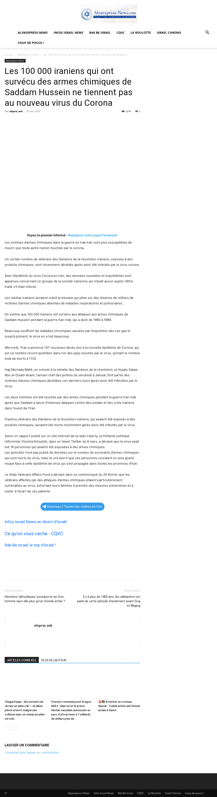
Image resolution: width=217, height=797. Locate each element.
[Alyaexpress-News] (108, 14)
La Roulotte (141, 33)
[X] (18, 121)
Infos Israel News (68, 33)
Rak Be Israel (100, 33)
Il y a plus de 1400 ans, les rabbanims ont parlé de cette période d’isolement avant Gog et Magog (108, 601)
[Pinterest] (28, 121)
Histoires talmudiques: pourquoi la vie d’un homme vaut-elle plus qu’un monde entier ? (35, 599)
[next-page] (14, 727)
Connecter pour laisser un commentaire (32, 752)
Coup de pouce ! (31, 43)
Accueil (9, 54)
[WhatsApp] (38, 121)
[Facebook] (9, 121)
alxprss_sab (15, 111)
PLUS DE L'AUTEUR (53, 660)
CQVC (121, 33)
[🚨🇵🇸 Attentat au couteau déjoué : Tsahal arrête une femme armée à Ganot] (119, 683)
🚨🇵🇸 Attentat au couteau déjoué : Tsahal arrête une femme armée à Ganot (119, 706)
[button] (207, 33)
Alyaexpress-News (33, 33)
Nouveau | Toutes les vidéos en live (74, 506)
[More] (48, 121)
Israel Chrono (169, 33)
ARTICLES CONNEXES (21, 660)
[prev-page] (7, 727)
